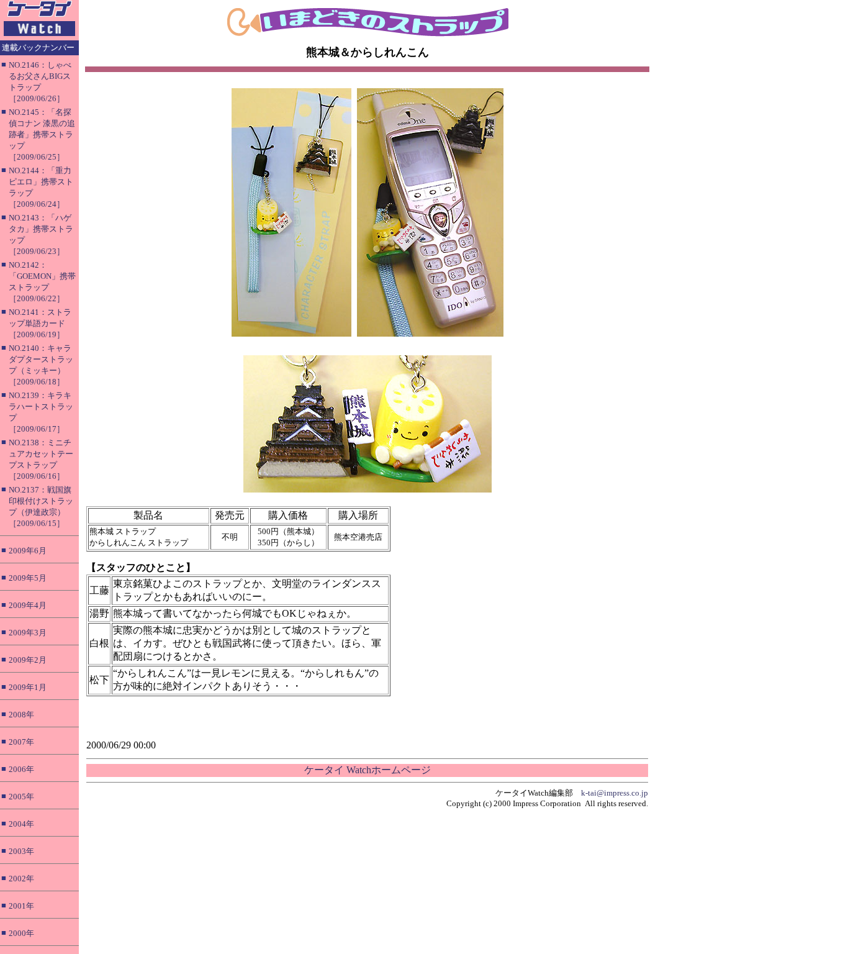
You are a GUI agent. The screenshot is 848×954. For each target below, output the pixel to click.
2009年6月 (28, 550)
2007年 (21, 742)
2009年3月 (28, 632)
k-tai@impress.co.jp (614, 792)
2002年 (21, 878)
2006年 (21, 769)
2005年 (21, 796)
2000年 (21, 933)
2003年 (21, 851)
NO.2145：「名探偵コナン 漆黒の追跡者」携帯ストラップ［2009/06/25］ (42, 134)
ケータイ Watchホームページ (367, 770)
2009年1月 (28, 687)
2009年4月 (28, 605)
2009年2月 (28, 660)
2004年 (21, 824)
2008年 (21, 714)
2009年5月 (28, 578)
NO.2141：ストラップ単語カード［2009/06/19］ (40, 323)
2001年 (21, 906)
